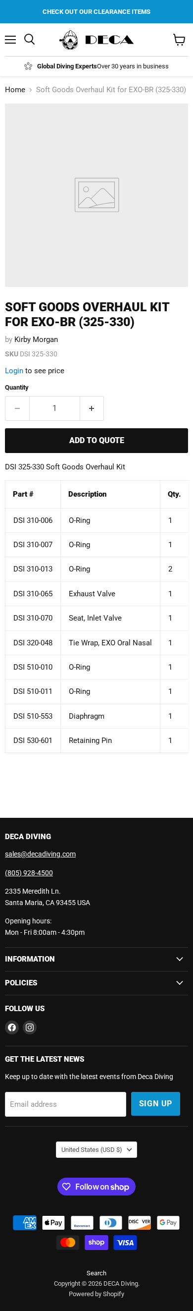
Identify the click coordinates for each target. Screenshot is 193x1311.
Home (15, 90)
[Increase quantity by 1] (92, 408)
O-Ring (79, 667)
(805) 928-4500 (29, 873)
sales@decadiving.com (40, 854)
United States (91, 1149)
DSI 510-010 (32, 667)
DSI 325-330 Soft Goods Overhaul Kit (65, 466)
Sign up (156, 1103)
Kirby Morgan (36, 339)
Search (96, 1273)
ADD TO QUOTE (96, 440)
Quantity (17, 387)
